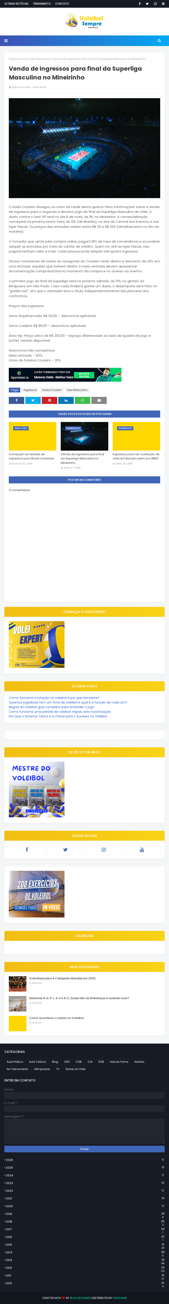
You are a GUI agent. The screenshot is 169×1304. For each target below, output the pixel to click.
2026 (85, 1160)
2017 (85, 1229)
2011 (85, 1275)
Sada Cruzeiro (52, 390)
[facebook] (139, 3)
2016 (85, 1237)
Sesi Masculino (40, 59)
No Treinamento (17, 1069)
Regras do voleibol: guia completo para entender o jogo (51, 707)
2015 (85, 1245)
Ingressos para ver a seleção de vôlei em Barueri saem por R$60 (136, 456)
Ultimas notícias (16, 4)
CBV (67, 1062)
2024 (85, 1175)
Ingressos (30, 390)
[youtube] (142, 849)
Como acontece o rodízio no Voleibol (56, 1018)
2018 (85, 1221)
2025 (85, 1168)
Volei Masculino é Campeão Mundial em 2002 (62, 978)
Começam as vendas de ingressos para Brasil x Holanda (31, 456)
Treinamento (42, 4)
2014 (85, 1252)
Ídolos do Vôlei (75, 1069)
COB (79, 1062)
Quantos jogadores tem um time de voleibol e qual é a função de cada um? (68, 702)
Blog (55, 1062)
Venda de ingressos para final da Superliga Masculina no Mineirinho (82, 458)
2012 (85, 1268)
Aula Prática (15, 1062)
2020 (85, 1206)
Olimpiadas (42, 1069)
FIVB (101, 1062)
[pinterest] (162, 3)
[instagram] (155, 3)
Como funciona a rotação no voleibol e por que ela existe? (54, 698)
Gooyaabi (120, 1298)
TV (57, 1069)
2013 (85, 1260)
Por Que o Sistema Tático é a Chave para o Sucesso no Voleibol (58, 716)
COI (90, 1062)
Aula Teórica (37, 1062)
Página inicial (18, 59)
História (139, 1062)
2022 (85, 1191)
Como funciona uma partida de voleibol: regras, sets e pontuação (60, 711)
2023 (85, 1183)
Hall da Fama (119, 1062)
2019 (85, 1214)
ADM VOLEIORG (21, 87)
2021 (85, 1198)
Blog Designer (80, 1298)
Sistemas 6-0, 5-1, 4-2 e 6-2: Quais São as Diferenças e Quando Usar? (79, 998)
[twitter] (147, 3)
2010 (85, 1283)
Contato (62, 4)
